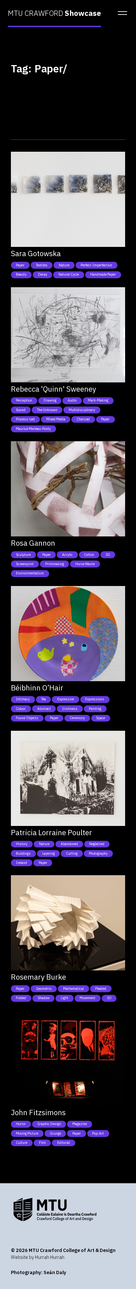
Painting (95, 708)
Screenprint (25, 564)
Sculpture (23, 554)
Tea (43, 699)
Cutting (72, 853)
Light (64, 998)
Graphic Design (49, 1123)
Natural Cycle (68, 274)
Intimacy (23, 699)
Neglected (96, 843)
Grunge (55, 1133)
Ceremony (77, 718)
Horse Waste (85, 564)
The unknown (47, 410)
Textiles (42, 265)
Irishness (70, 708)
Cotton (89, 554)
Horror (21, 1123)
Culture (21, 1142)
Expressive (65, 699)
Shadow (44, 998)
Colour (21, 708)
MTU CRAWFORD (54, 13)
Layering (48, 853)
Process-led (25, 419)
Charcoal (83, 419)
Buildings (23, 853)
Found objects (27, 718)
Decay (42, 274)
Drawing (50, 400)
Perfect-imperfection (96, 265)
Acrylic (67, 554)
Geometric (44, 988)
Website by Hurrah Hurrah (37, 1257)
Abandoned (69, 843)
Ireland (21, 862)
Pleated (100, 988)
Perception (24, 400)
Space (100, 718)
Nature (64, 265)
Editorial (63, 1142)
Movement (87, 998)
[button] (120, 13)
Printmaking (54, 564)
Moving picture (27, 1133)
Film (42, 1142)
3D (108, 554)
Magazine (79, 1123)
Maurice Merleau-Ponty (33, 428)
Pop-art (98, 1133)
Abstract (44, 708)
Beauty (21, 274)
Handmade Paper (103, 274)
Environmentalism (30, 573)
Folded (21, 998)
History (21, 843)
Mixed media (55, 419)
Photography (98, 853)
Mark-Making (98, 400)
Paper (20, 265)
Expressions (94, 699)
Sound (20, 410)
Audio (72, 400)
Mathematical (73, 988)
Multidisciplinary (82, 410)
